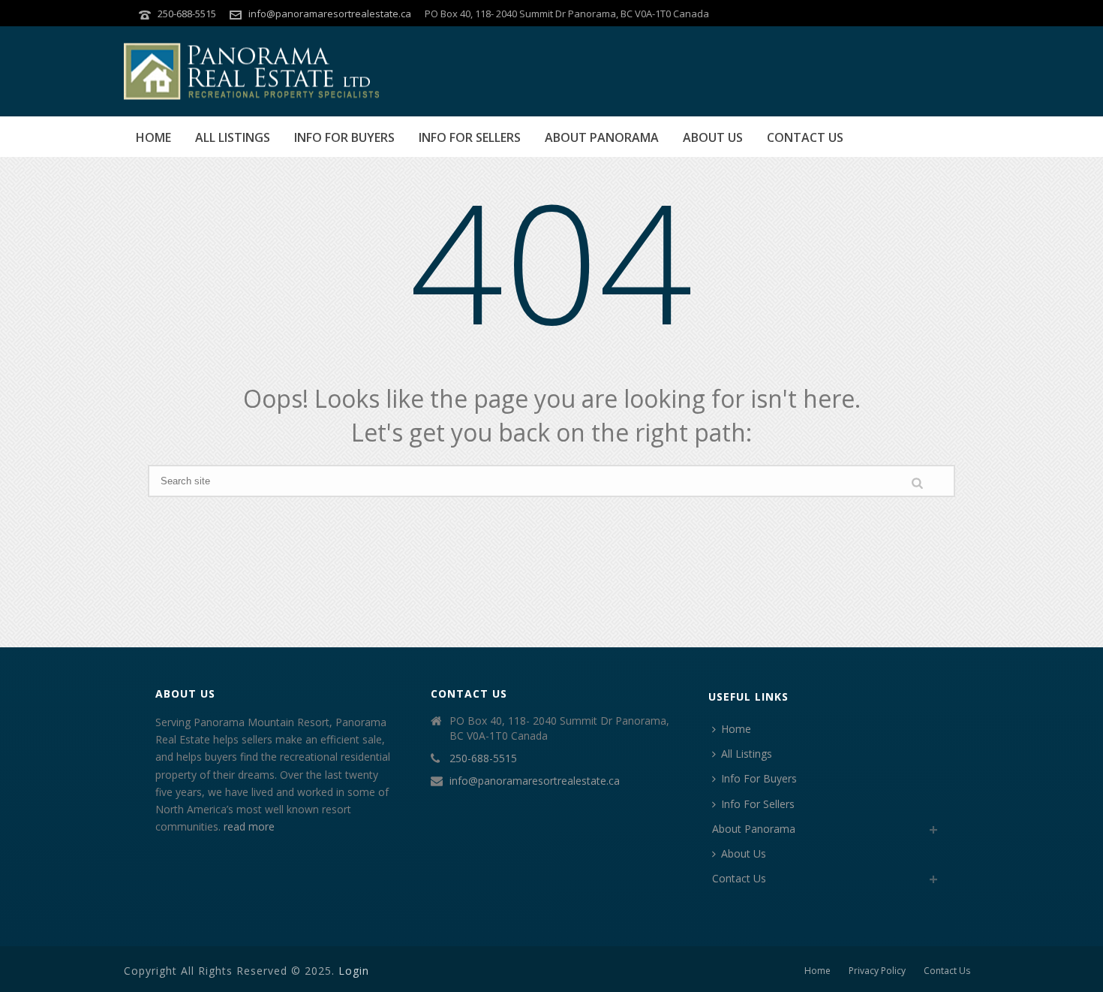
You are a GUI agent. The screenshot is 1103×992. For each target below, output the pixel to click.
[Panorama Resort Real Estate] (251, 71)
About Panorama (602, 137)
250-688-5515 (187, 13)
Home (153, 137)
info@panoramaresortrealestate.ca (329, 13)
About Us (713, 137)
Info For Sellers (470, 137)
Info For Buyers (344, 137)
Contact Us (805, 137)
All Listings (232, 137)
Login (353, 970)
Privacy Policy (877, 971)
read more (249, 826)
